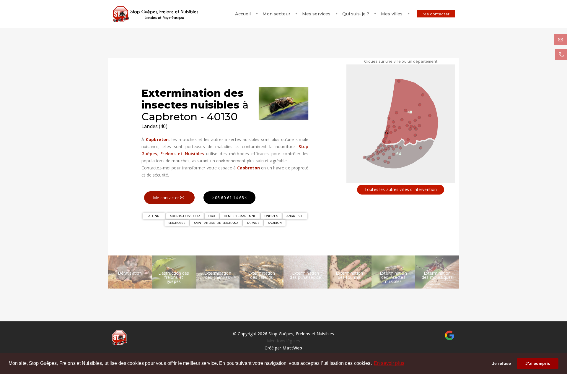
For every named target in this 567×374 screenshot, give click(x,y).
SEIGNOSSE (176, 223)
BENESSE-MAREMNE (240, 216)
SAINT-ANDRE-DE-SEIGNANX (216, 223)
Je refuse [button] (501, 363)
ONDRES (271, 216)
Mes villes (392, 14)
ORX (211, 216)
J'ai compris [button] (537, 363)
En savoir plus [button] (389, 363)
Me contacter (436, 14)
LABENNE (154, 216)
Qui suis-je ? (355, 14)
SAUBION (275, 223)
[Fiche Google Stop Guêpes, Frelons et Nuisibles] (449, 335)
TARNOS (253, 223)
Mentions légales (283, 341)
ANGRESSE (294, 216)
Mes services (316, 14)
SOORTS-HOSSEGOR (185, 216)
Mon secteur (276, 14)
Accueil (243, 14)
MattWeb (292, 348)
